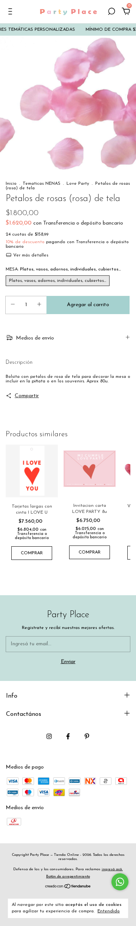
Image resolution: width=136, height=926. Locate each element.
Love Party (77, 183)
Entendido (108, 911)
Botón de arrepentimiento (68, 876)
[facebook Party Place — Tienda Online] (68, 736)
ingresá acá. (112, 869)
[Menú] (11, 12)
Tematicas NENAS (41, 183)
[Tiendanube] (68, 887)
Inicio (11, 183)
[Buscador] (111, 12)
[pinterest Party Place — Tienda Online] (87, 736)
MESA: (63, 269)
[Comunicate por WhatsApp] (119, 881)
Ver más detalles (30, 255)
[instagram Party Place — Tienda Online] (49, 736)
